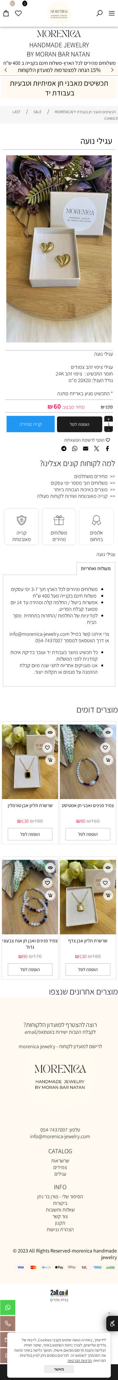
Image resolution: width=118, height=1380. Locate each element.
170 (37, 956)
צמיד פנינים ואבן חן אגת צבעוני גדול (30, 943)
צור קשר (60, 1216)
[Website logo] (59, 13)
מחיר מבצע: (73, 407)
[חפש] (99, 10)
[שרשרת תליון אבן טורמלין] (30, 797)
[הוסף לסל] (108, 760)
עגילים (60, 1173)
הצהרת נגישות (60, 1229)
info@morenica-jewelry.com (60, 1136)
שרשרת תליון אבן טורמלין (30, 805)
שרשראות (60, 1160)
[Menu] (111, 10)
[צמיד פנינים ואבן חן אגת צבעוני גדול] (30, 932)
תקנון (60, 1223)
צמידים (60, 1167)
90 (83, 821)
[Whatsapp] (8, 1308)
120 (109, 407)
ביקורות (60, 1203)
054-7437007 (54, 1129)
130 (25, 821)
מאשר (59, 1369)
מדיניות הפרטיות (80, 1360)
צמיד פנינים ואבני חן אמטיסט (88, 805)
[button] (88, 834)
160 (95, 821)
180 (38, 821)
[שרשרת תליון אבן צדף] (88, 932)
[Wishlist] (18, 10)
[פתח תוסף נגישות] (112, 1323)
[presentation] (6, 70)
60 (57, 406)
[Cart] (6, 10)
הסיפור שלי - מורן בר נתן (60, 1196)
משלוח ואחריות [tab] (96, 568)
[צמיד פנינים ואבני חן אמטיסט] (88, 797)
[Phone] (8, 1325)
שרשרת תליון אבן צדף (87, 940)
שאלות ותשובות (60, 1209)
